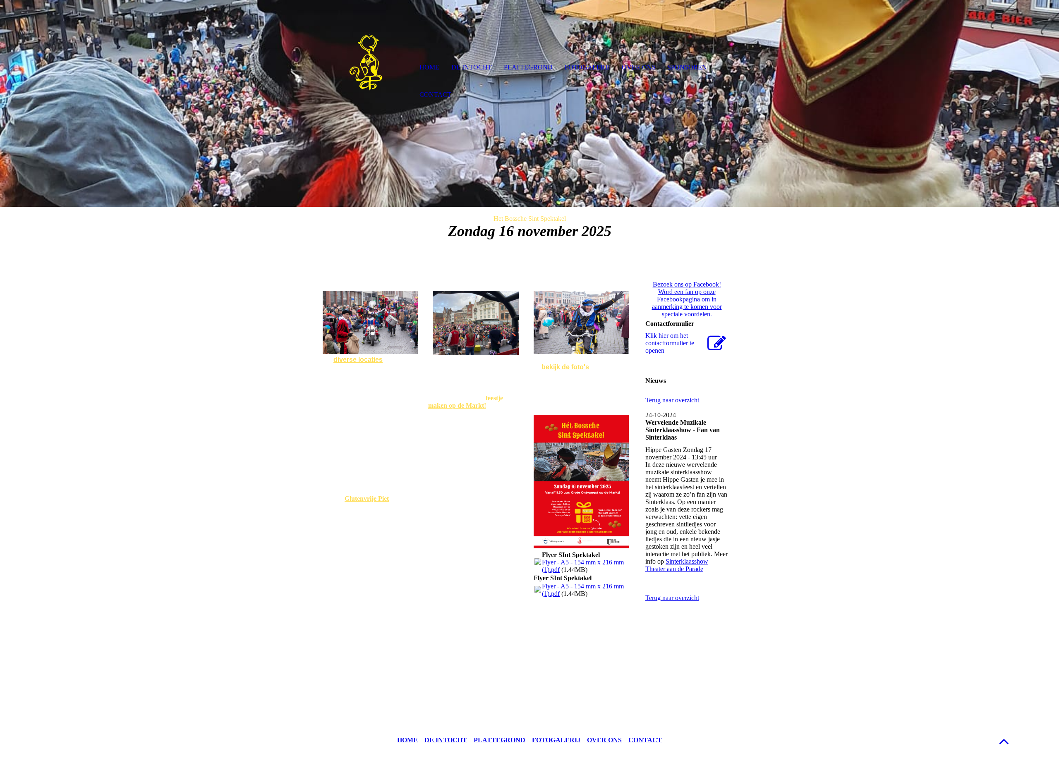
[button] (1004, 741)
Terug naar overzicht (672, 400)
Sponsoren (687, 67)
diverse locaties (358, 359)
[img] (366, 68)
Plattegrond (528, 67)
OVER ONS (604, 740)
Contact (435, 94)
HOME (407, 740)
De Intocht (471, 67)
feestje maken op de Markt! (465, 401)
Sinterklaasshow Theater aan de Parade (676, 565)
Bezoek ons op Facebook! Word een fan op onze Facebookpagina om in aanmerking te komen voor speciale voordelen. (687, 299)
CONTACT (645, 740)
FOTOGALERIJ (556, 740)
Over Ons (639, 67)
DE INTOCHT (445, 740)
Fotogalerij (587, 67)
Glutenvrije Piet (367, 498)
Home (429, 67)
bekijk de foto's (565, 367)
